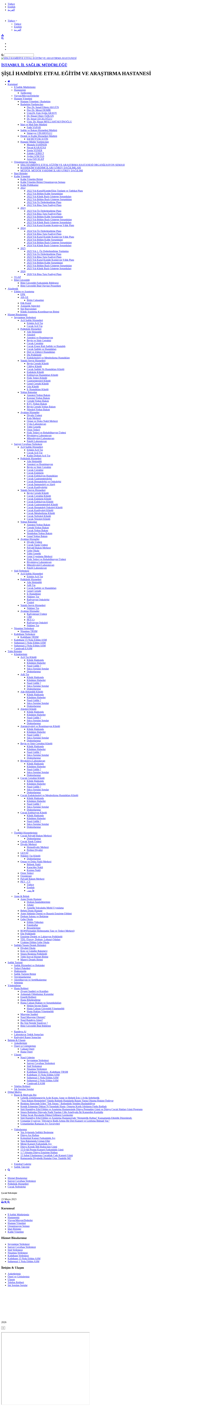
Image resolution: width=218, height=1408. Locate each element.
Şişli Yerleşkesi (21, 570)
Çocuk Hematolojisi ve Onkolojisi (44, 481)
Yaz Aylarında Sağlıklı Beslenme (36, 1132)
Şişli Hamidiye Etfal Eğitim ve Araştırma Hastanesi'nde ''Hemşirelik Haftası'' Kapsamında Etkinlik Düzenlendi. (76, 1118)
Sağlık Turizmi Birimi (25, 974)
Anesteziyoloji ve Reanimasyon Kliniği (40, 726)
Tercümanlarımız (22, 977)
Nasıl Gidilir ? (34, 665)
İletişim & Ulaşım (16, 1040)
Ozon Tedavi (33, 429)
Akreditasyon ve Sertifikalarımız (30, 979)
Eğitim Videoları (35, 922)
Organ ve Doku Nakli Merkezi (42, 421)
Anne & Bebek (21, 896)
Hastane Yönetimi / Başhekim (35, 101)
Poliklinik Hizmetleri (30, 329)
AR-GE (24, 297)
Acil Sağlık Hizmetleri (31, 320)
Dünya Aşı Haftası (29, 1135)
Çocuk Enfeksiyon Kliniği (40, 501)
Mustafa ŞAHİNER (37, 144)
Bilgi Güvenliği (22, 280)
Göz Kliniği (33, 386)
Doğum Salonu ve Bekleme (34, 916)
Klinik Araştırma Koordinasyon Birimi (39, 311)
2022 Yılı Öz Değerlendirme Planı (44, 202)
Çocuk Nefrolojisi (17, 1186)
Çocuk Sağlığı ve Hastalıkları (41, 349)
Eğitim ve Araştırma (24, 291)
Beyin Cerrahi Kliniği (38, 363)
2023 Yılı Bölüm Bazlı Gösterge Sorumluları (49, 219)
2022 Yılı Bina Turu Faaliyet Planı (44, 205)
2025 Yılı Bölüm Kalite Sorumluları (45, 262)
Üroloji (30, 602)
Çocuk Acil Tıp (34, 326)
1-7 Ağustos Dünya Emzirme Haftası (39, 1152)
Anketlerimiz (20, 1043)
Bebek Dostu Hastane (31, 910)
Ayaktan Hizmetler (29, 412)
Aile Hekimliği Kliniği (31, 691)
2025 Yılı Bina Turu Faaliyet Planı (44, 257)
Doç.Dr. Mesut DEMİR (39, 110)
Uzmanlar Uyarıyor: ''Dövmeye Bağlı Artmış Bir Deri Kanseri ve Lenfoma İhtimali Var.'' (65, 1120)
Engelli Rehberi (28, 997)
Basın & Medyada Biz (25, 1095)
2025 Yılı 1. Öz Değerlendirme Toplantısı (48, 251)
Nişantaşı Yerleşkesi (24, 628)
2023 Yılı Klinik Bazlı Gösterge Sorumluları (49, 222)
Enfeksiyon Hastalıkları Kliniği (42, 375)
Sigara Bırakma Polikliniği (33, 953)
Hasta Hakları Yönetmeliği (40, 1011)
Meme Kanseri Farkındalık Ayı (36, 1143)
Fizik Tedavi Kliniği (37, 378)
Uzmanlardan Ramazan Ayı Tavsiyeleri (40, 1123)
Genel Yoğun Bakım (37, 536)
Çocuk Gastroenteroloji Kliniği (42, 504)
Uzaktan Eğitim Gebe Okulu (34, 942)
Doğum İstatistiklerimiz (38, 902)
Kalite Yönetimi (22, 176)
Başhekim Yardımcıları (31, 104)
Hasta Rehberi (21, 988)
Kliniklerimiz (20, 654)
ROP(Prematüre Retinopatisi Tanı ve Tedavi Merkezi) (47, 930)
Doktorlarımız (34, 671)
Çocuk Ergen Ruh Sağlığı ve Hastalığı (46, 346)
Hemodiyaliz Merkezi (38, 847)
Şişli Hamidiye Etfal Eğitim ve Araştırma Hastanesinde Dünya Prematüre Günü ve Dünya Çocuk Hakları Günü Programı (81, 1109)
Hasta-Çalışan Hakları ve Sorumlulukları (40, 1002)
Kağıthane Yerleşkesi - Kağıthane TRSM (47, 1072)
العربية (11, 9)
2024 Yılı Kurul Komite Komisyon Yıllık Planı (50, 236)
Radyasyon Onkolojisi (38, 599)
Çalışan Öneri (27, 1048)
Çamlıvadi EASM (23, 648)
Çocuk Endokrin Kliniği (39, 498)
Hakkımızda (20, 971)
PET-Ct (30, 619)
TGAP (17, 277)
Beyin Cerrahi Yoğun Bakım (41, 406)
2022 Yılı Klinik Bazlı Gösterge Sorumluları (49, 196)
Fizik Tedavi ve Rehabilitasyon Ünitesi (46, 432)
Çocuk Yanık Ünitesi (37, 544)
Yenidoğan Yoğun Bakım (39, 533)
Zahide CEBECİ (35, 153)
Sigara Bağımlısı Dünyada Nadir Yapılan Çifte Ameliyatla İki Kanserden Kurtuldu (61, 1112)
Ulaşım (17, 1054)
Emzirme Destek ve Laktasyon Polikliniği (41, 936)
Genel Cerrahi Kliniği (38, 383)
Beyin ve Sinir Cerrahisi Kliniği (36, 743)
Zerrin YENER (34, 150)
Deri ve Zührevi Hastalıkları (41, 352)
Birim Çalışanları (35, 300)
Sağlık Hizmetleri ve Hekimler (29, 965)
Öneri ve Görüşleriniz (25, 1046)
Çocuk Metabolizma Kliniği (41, 513)
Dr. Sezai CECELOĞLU (39, 118)
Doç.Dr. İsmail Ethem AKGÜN (43, 107)
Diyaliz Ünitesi (34, 415)
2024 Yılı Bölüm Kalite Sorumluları (45, 239)
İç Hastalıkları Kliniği (38, 389)
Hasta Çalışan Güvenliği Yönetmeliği (45, 1008)
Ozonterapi (26, 876)
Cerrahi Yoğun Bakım (38, 401)
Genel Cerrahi (34, 591)
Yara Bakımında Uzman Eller (35, 1141)
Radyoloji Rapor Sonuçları (27, 1037)
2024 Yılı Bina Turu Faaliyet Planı (44, 234)
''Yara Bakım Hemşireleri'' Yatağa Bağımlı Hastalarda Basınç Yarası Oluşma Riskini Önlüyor (66, 1100)
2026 (23, 271)
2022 (23, 187)
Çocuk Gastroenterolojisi (39, 478)
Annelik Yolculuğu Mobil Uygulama (45, 907)
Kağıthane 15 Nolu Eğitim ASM (30, 640)
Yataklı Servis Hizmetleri (32, 360)
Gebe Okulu (33, 550)
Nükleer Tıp (33, 596)
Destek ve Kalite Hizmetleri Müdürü (38, 136)
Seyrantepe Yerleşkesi (25, 317)
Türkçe (11, 4)
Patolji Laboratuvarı (37, 441)
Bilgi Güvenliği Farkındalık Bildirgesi (39, 283)
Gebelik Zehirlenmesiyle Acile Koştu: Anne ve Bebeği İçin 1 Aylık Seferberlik (59, 1097)
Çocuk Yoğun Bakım (37, 530)
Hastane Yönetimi (23, 98)
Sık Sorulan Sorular (24, 1089)
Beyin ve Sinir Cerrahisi (39, 340)
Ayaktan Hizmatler (29, 611)
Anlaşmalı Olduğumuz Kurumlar (37, 994)
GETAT (24, 853)
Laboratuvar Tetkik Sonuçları (29, 1034)
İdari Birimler (21, 173)
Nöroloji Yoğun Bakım (38, 409)
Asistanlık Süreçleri (30, 306)
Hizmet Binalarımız (17, 314)
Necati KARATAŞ (36, 147)
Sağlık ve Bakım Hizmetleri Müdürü (38, 130)
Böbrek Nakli (34, 864)
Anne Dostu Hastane (30, 899)
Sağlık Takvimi (21, 1167)
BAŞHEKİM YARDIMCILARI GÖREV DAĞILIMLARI (50, 167)
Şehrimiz (18, 982)
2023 (23, 208)
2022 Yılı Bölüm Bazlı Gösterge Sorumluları (49, 199)
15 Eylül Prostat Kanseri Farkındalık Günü (42, 1149)
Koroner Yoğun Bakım (38, 398)
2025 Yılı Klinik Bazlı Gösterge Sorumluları (49, 268)
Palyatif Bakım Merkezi (39, 547)
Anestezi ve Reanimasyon (40, 337)
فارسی (30, 890)
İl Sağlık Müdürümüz (25, 87)
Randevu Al (20, 1031)
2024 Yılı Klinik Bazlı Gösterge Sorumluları (49, 245)
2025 (23, 248)
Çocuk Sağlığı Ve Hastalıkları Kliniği (45, 369)
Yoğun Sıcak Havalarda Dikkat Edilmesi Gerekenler (46, 1115)
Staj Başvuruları (28, 308)
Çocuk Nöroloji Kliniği (38, 519)
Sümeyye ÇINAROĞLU (39, 133)
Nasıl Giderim (27, 1057)
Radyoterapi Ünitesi (37, 614)
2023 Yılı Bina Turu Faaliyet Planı (44, 213)
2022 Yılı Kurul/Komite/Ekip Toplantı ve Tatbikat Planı (55, 190)
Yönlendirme (14, 985)
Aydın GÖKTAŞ (35, 156)
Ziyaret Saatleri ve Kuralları (34, 991)
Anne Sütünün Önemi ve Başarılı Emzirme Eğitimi (46, 913)
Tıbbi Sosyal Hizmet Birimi (34, 956)
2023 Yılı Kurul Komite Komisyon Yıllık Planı (50, 225)
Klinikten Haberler (36, 663)
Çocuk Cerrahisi (35, 343)
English (11, 6)
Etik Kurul (25, 303)
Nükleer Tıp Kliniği (30, 855)
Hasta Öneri (26, 1051)
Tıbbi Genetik (34, 426)
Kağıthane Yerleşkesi (24, 634)
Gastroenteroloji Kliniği (39, 380)
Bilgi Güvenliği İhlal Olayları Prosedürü (40, 285)
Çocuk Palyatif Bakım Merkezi (36, 835)
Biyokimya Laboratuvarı (39, 435)
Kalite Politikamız (29, 185)
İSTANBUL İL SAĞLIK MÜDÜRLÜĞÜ (34, 65)
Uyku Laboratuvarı (36, 424)
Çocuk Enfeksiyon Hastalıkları (42, 475)
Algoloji (31, 334)
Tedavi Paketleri (22, 968)
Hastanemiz (20, 90)
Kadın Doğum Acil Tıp (38, 455)
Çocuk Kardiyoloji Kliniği (40, 510)
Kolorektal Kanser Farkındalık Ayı (37, 1138)
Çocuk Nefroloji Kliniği (39, 516)
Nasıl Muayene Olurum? (32, 1017)
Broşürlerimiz (34, 928)
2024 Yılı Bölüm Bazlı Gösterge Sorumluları (49, 242)
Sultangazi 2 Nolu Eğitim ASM (30, 645)
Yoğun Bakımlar (28, 392)
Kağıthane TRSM (29, 637)
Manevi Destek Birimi (31, 959)
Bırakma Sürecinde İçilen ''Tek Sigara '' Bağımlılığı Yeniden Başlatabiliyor (57, 1103)
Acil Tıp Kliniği (28, 657)
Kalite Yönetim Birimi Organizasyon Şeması (42, 182)
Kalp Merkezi (34, 418)
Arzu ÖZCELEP (35, 159)
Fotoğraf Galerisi (22, 1164)
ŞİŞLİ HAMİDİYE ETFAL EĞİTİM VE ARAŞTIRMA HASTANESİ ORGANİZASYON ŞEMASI (72, 164)
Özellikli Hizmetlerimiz (26, 832)
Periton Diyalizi (35, 850)
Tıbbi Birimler (15, 651)
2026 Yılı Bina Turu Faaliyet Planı (44, 274)
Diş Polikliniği (34, 354)
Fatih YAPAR (34, 127)
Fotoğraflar (32, 925)
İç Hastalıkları (34, 593)
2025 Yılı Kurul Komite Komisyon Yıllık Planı (50, 259)
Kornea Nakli (34, 870)
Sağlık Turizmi (15, 962)
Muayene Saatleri (29, 1014)
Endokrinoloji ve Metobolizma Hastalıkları (48, 357)
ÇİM (29, 616)
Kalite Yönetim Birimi (31, 179)
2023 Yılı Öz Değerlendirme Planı (44, 211)
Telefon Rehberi (22, 1086)
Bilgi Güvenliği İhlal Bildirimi (35, 1025)
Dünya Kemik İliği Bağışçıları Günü (38, 1146)
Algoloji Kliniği (28, 709)
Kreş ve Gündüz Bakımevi (33, 951)
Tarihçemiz (26, 92)
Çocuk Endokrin (35, 473)
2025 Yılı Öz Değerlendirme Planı (44, 254)
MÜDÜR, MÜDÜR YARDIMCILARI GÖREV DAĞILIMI (51, 170)
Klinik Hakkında (35, 660)
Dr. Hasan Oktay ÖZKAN (40, 116)
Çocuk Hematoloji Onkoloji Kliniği (45, 507)
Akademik (13, 288)
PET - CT (25, 881)
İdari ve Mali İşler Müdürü (33, 124)
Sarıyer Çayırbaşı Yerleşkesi (28, 444)
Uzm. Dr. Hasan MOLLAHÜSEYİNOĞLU (49, 121)
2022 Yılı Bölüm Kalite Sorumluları (45, 193)
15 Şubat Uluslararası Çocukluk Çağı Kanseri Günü (46, 1155)
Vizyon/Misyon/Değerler (26, 95)
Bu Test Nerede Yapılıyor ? (34, 1023)
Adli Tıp (31, 585)
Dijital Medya (15, 1092)
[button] (12, 20)
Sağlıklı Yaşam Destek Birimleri (30, 945)
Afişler (30, 905)
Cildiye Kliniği (34, 366)
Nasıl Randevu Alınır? (31, 1020)
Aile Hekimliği (34, 331)
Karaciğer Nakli (35, 867)
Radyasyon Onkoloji (37, 622)
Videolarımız (20, 1129)
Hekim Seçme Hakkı (37, 1005)
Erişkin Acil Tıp (35, 323)
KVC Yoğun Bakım (37, 403)
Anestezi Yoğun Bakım (38, 395)
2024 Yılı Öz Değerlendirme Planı (44, 231)
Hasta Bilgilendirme (30, 1000)
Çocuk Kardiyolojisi (37, 487)
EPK (22, 294)
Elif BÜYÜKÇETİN (37, 139)
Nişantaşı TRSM (28, 631)
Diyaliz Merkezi (28, 844)
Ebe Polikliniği (27, 933)
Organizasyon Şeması (25, 162)
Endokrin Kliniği (35, 372)
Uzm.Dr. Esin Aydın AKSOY (42, 113)
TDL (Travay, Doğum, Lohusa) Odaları (40, 939)
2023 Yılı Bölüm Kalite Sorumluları (45, 216)
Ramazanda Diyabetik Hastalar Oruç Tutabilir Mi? (45, 1158)
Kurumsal (13, 84)
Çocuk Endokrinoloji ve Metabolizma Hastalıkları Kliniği (49, 795)
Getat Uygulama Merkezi (39, 556)
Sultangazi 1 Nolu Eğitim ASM (30, 642)
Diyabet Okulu (27, 948)
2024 (23, 228)
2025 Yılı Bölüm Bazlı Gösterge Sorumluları (49, 265)
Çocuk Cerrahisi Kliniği (39, 496)
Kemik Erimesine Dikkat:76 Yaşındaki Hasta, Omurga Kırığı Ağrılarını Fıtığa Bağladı (63, 1106)
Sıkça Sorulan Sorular (38, 668)
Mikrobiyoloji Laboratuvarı (40, 438)
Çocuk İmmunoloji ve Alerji (41, 484)
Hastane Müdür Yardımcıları (34, 141)
